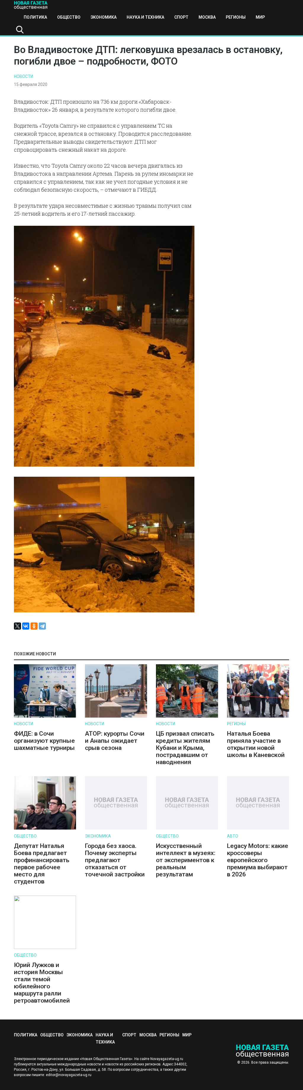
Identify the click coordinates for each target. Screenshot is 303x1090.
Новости (23, 76)
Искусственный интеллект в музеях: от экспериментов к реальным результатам (185, 860)
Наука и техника (145, 17)
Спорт (181, 17)
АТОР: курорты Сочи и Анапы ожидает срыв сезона (114, 740)
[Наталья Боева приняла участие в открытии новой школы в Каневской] (258, 716)
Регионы (236, 17)
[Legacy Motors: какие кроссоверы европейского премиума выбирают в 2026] (258, 828)
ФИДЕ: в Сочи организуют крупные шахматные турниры (44, 740)
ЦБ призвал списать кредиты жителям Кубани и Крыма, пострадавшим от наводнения (185, 748)
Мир (260, 17)
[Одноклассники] (34, 626)
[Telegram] (42, 626)
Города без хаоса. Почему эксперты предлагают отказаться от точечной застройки (115, 860)
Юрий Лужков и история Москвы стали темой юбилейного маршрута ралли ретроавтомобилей (42, 982)
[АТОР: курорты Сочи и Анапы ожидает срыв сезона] (116, 716)
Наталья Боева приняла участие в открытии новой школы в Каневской (256, 744)
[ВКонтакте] (25, 626)
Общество (68, 17)
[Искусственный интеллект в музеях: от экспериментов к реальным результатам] (187, 828)
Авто (232, 836)
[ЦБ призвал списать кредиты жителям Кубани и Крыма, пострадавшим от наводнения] (187, 716)
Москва (207, 17)
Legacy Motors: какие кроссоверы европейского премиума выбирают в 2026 (257, 860)
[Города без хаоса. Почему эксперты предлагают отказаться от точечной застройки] (116, 828)
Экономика (104, 17)
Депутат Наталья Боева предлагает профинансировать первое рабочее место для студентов (41, 863)
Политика (35, 17)
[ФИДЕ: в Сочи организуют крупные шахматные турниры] (45, 716)
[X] (17, 626)
